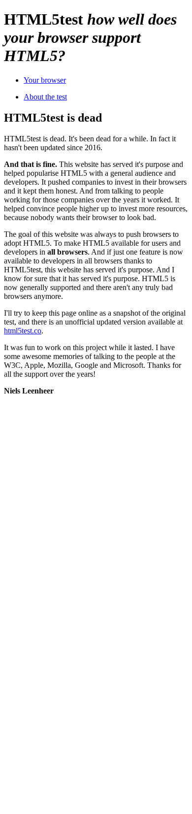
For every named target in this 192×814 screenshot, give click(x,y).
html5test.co (22, 330)
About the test (45, 97)
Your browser (45, 80)
